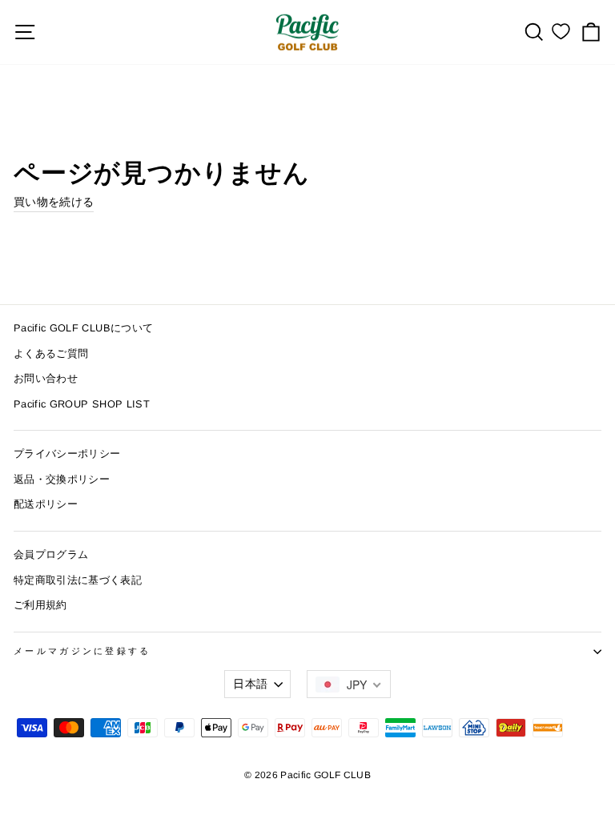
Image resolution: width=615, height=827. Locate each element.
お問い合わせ (46, 378)
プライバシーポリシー (67, 454)
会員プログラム (51, 554)
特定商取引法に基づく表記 (78, 580)
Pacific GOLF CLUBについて (83, 328)
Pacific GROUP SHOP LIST (82, 404)
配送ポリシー (46, 504)
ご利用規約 (40, 605)
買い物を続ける (54, 202)
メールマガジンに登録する (82, 651)
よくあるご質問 (51, 353)
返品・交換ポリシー (62, 479)
